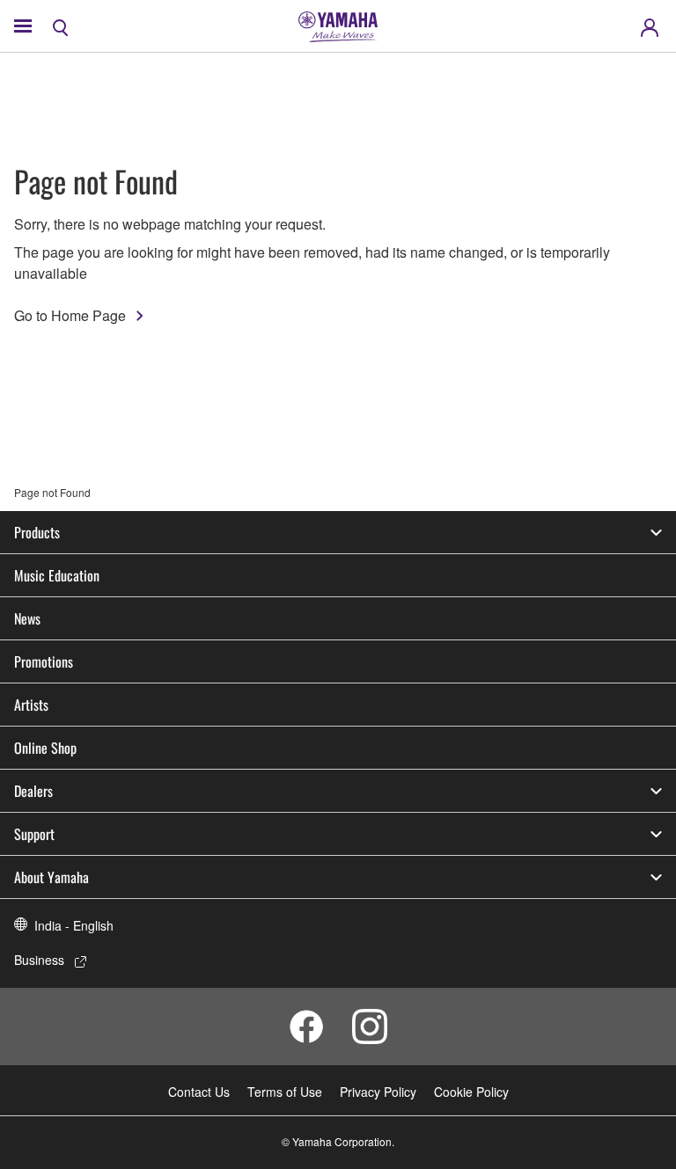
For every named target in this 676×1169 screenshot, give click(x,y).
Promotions (43, 661)
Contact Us (199, 1091)
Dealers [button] (33, 790)
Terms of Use (284, 1091)
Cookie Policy (471, 1091)
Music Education (56, 575)
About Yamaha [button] (51, 877)
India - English (74, 925)
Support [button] (34, 833)
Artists (31, 704)
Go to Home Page (70, 315)
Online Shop (45, 747)
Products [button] (37, 532)
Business (39, 959)
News (27, 618)
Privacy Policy (378, 1091)
